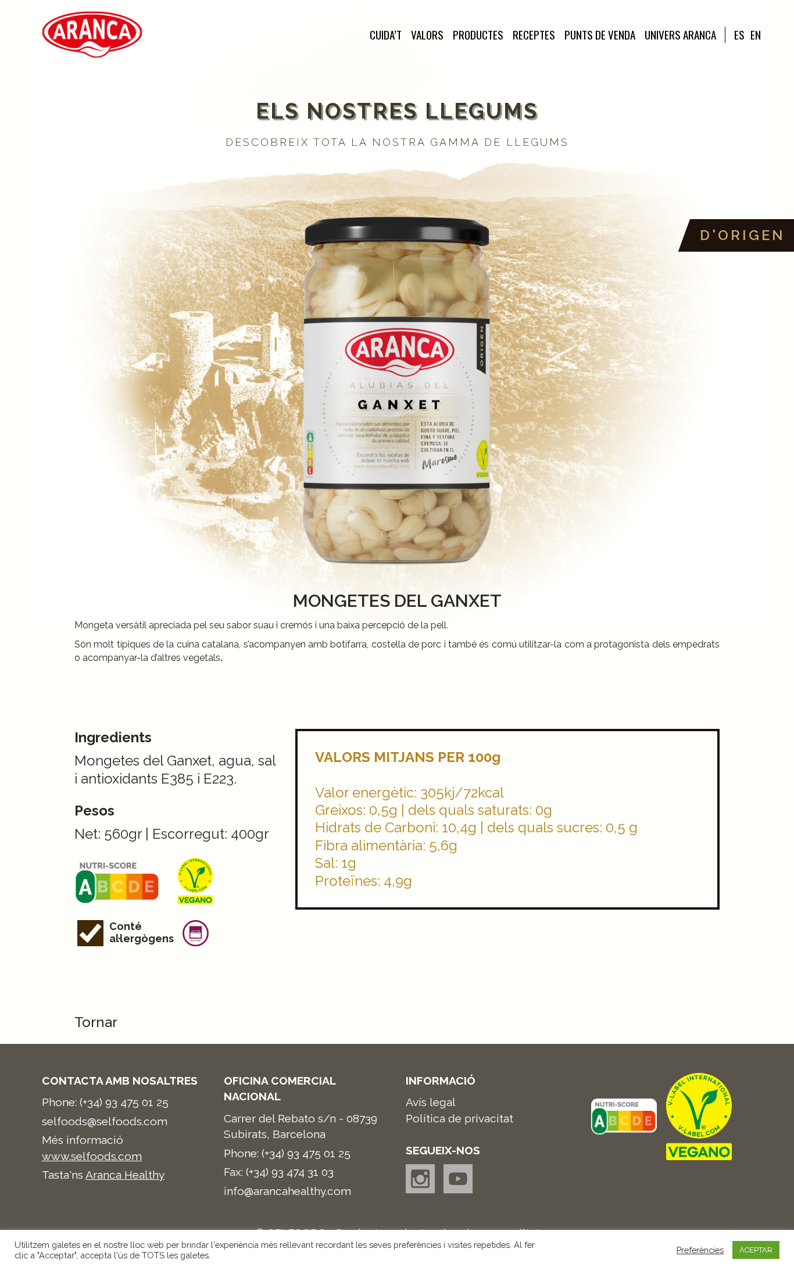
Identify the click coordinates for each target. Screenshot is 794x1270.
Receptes (534, 34)
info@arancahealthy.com (287, 1191)
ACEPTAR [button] (755, 1250)
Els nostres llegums (397, 111)
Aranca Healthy (124, 1174)
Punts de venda (599, 34)
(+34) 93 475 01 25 (124, 1102)
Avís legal (431, 1102)
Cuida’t (386, 34)
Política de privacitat (459, 1118)
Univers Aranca (680, 34)
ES (739, 34)
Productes (478, 34)
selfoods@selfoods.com (104, 1121)
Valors (427, 34)
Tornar (95, 1022)
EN (755, 34)
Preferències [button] (700, 1250)
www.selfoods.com (92, 1156)
